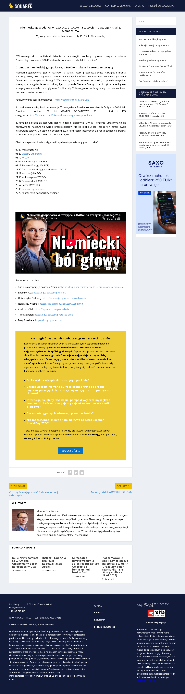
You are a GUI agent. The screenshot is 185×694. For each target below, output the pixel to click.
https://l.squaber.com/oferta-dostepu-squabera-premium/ (92, 287)
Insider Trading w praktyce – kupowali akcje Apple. (54, 562)
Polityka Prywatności (104, 626)
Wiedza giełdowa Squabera (152, 60)
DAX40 (63, 169)
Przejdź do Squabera (161, 6)
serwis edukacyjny (146, 680)
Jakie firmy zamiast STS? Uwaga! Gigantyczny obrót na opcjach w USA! (25, 562)
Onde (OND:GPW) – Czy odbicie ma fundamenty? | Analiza (154, 102)
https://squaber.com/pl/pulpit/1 (50, 292)
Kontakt (98, 612)
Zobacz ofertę (70, 451)
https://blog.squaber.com (48, 320)
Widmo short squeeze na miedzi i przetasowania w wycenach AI (155, 143)
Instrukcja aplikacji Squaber (153, 39)
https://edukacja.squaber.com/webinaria (64, 298)
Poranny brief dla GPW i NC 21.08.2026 (152, 114)
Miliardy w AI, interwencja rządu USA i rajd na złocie (155, 124)
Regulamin (99, 619)
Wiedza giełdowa (90, 6)
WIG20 (25, 157)
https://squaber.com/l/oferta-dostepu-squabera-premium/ (60, 115)
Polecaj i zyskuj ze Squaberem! (154, 45)
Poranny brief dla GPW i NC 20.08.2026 (152, 134)
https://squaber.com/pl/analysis (72, 99)
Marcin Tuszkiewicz (63, 36)
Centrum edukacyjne (118, 6)
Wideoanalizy (98, 36)
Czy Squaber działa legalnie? (153, 81)
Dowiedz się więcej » (156, 622)
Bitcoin (25, 153)
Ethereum (36, 153)
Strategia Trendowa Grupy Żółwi (155, 66)
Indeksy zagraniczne (33, 189)
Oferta (139, 6)
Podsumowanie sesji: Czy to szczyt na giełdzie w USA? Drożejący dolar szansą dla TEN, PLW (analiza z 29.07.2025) (115, 566)
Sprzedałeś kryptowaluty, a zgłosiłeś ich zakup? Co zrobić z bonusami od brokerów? (85, 565)
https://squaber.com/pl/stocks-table (53, 314)
